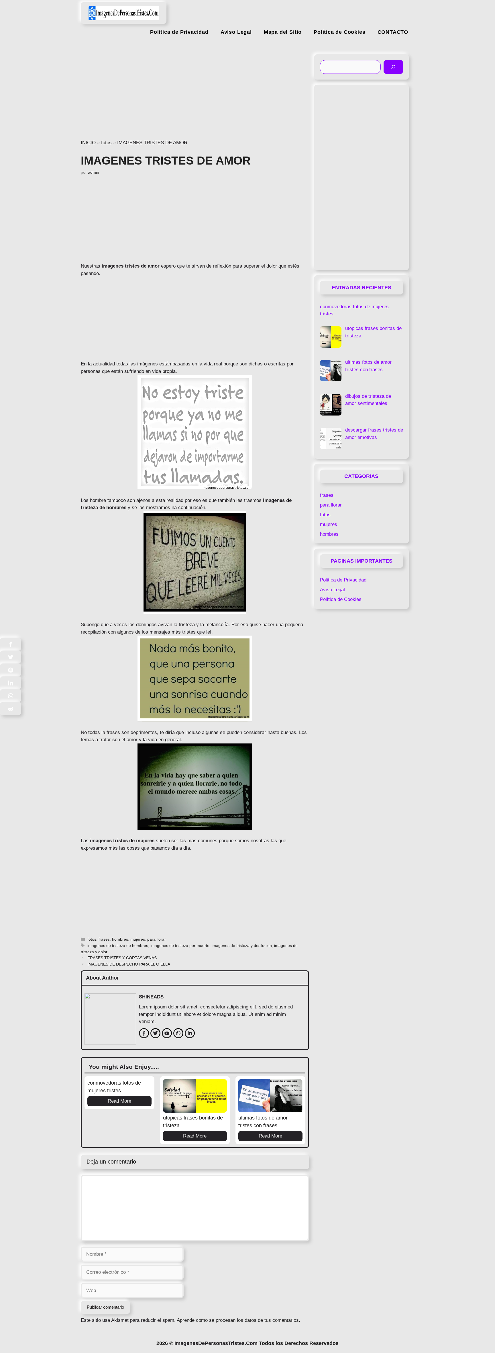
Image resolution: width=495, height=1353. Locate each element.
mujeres (137, 939)
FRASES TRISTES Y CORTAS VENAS (122, 958)
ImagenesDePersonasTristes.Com (216, 1343)
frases (104, 939)
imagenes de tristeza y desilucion (242, 945)
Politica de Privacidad (179, 32)
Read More (119, 1101)
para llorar (156, 939)
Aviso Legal (236, 32)
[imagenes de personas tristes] (123, 10)
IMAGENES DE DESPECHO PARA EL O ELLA (128, 964)
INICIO (88, 142)
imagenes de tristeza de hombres (117, 945)
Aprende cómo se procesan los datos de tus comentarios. (238, 1320)
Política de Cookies (339, 32)
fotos (106, 142)
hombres (120, 939)
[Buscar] (393, 67)
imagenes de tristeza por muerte (179, 945)
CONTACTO (393, 32)
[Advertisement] (195, 97)
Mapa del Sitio (283, 32)
